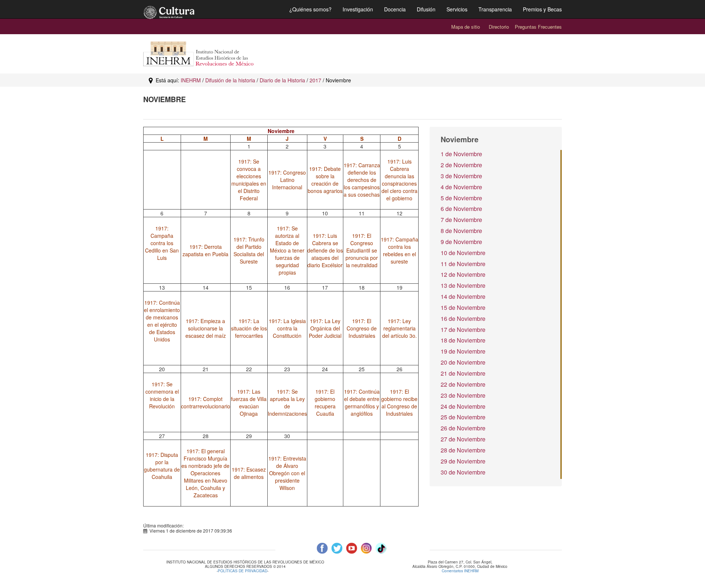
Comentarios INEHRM (460, 570)
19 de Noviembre (463, 351)
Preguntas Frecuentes (538, 26)
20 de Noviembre (463, 362)
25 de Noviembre (463, 417)
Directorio (499, 26)
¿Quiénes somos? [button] (310, 9)
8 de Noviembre (461, 230)
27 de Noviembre (463, 439)
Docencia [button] (395, 9)
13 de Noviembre (463, 285)
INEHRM (191, 80)
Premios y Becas (542, 9)
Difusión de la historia (230, 80)
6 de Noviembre (461, 208)
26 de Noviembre (463, 428)
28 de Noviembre (463, 450)
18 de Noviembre (463, 340)
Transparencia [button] (495, 9)
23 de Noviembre (463, 395)
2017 (315, 80)
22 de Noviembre (463, 384)
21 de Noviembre (463, 373)
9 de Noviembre (461, 241)
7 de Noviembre (461, 219)
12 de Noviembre (463, 274)
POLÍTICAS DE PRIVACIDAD (242, 571)
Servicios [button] (456, 9)
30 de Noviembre (463, 472)
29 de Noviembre (463, 461)
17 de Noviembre (463, 329)
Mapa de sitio (465, 26)
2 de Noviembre (461, 165)
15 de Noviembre (463, 307)
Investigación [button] (358, 9)
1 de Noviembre (461, 154)
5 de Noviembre (461, 198)
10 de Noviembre (463, 252)
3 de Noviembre (461, 176)
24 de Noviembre (463, 406)
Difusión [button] (426, 9)
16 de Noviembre (463, 318)
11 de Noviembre (463, 263)
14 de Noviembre (463, 296)
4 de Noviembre (461, 187)
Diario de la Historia (282, 80)
